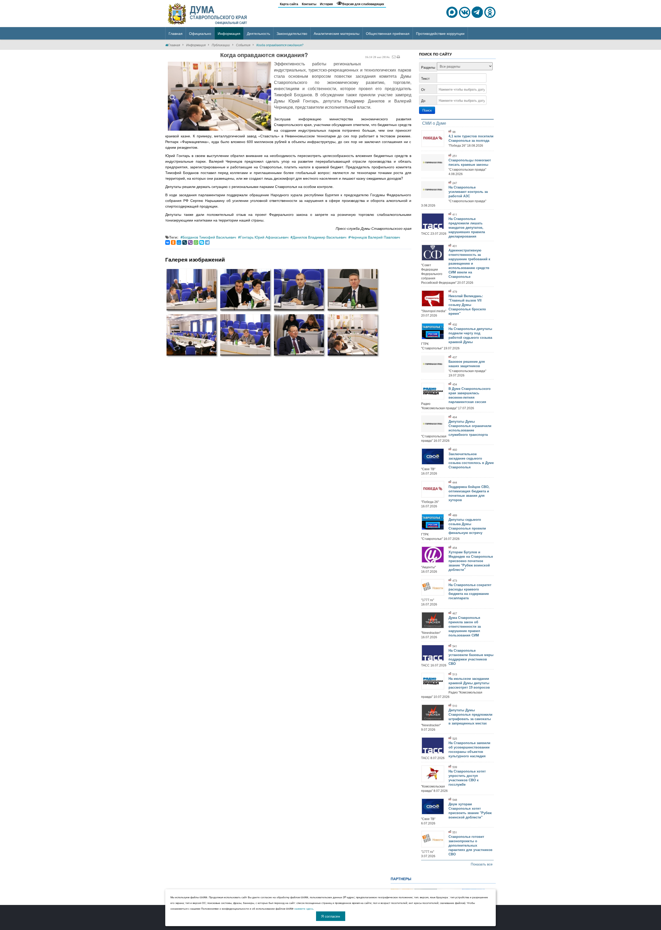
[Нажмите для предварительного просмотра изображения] (219, 96)
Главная (174, 45)
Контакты (309, 4)
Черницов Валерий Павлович (375, 237)
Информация (196, 45)
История (326, 4)
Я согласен (330, 916)
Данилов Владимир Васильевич (319, 237)
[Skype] (201, 242)
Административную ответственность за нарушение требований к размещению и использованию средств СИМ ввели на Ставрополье (469, 263)
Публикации (221, 45)
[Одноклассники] (173, 242)
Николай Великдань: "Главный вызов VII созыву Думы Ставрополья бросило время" (467, 305)
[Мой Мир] (179, 242)
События (243, 45)
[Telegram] (207, 242)
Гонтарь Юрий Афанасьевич (264, 237)
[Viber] (190, 242)
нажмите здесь (303, 908)
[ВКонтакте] (167, 242)
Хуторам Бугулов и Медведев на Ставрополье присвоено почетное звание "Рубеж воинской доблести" (470, 561)
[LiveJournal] (184, 242)
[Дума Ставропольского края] (207, 12)
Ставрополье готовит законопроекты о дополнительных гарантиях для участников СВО (470, 845)
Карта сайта (289, 4)
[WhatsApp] (196, 242)
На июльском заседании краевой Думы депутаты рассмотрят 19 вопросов (469, 683)
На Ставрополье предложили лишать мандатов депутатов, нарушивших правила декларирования (466, 227)
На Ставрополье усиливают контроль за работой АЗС (468, 191)
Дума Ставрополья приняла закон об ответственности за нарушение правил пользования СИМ (464, 626)
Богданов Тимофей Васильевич (209, 237)
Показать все (482, 863)
